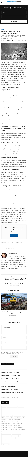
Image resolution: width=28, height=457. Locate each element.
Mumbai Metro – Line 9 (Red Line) (9, 397)
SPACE (21, 242)
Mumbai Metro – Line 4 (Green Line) (10, 382)
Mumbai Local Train (13, 429)
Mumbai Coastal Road (6, 427)
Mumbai (17, 421)
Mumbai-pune (19, 423)
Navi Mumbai (18, 437)
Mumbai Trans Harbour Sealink (8, 437)
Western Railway (5, 444)
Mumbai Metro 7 (14, 431)
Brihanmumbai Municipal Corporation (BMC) (10, 411)
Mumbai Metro (22, 429)
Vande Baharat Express (6, 442)
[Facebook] (12, 454)
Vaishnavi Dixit (10, 40)
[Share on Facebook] (17, 248)
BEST (19, 406)
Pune (3, 440)
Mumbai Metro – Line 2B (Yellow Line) (10, 375)
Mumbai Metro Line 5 (16, 433)
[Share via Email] (22, 248)
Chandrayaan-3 (5, 242)
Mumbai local (4, 429)
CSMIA (8, 417)
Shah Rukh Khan (9, 440)
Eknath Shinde (17, 417)
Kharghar (4, 419)
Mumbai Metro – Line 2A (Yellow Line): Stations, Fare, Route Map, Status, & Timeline (13, 371)
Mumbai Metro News (6, 435)
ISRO (17, 242)
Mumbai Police (15, 435)
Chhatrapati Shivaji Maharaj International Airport (12, 415)
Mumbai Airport (17, 425)
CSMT (12, 417)
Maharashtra (10, 419)
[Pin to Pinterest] (19, 248)
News (24, 437)
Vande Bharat (15, 442)
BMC (23, 406)
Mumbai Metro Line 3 (6, 433)
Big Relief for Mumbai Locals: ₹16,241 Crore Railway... (14, 312)
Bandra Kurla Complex (11, 406)
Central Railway (5, 413)
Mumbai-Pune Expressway (7, 425)
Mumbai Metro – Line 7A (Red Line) (10, 389)
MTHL (12, 421)
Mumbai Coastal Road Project (18, 427)
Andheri (3, 406)
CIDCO (3, 417)
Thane (16, 440)
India (12, 242)
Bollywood (4, 408)
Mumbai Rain (22, 435)
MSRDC (8, 421)
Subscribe (14, 235)
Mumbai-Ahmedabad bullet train (8, 423)
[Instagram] (15, 454)
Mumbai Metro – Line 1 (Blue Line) (9, 368)
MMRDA (3, 421)
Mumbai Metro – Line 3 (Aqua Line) (10, 378)
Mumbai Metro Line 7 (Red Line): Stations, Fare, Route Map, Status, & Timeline (13, 385)
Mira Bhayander (18, 419)
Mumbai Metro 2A (5, 431)
